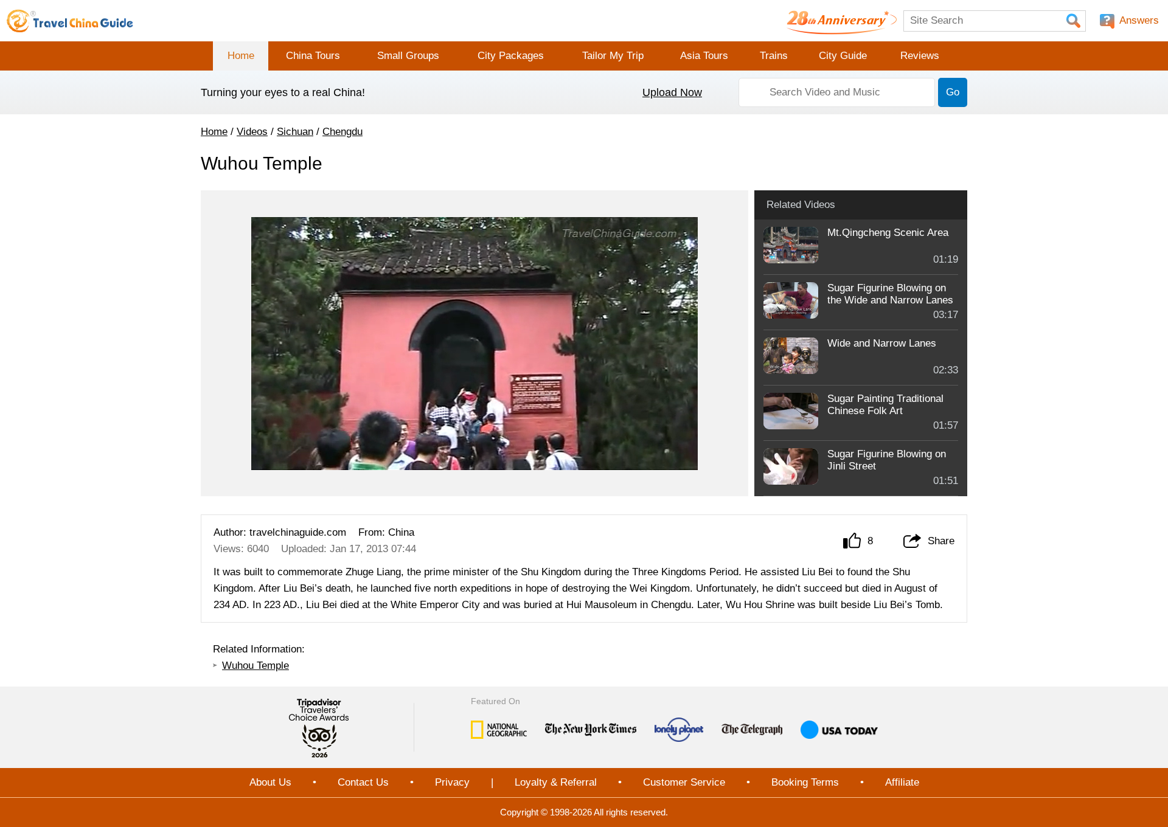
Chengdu (342, 131)
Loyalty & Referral (556, 782)
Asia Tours (704, 55)
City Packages (511, 55)
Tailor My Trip (613, 55)
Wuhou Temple (255, 665)
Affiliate (902, 782)
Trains (774, 55)
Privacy (452, 782)
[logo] (70, 20)
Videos (252, 131)
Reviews (919, 55)
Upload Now (672, 92)
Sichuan (295, 131)
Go (952, 92)
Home (241, 55)
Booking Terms (805, 782)
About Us (270, 782)
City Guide (843, 55)
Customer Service (684, 782)
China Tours (313, 55)
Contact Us (363, 782)
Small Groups (408, 55)
